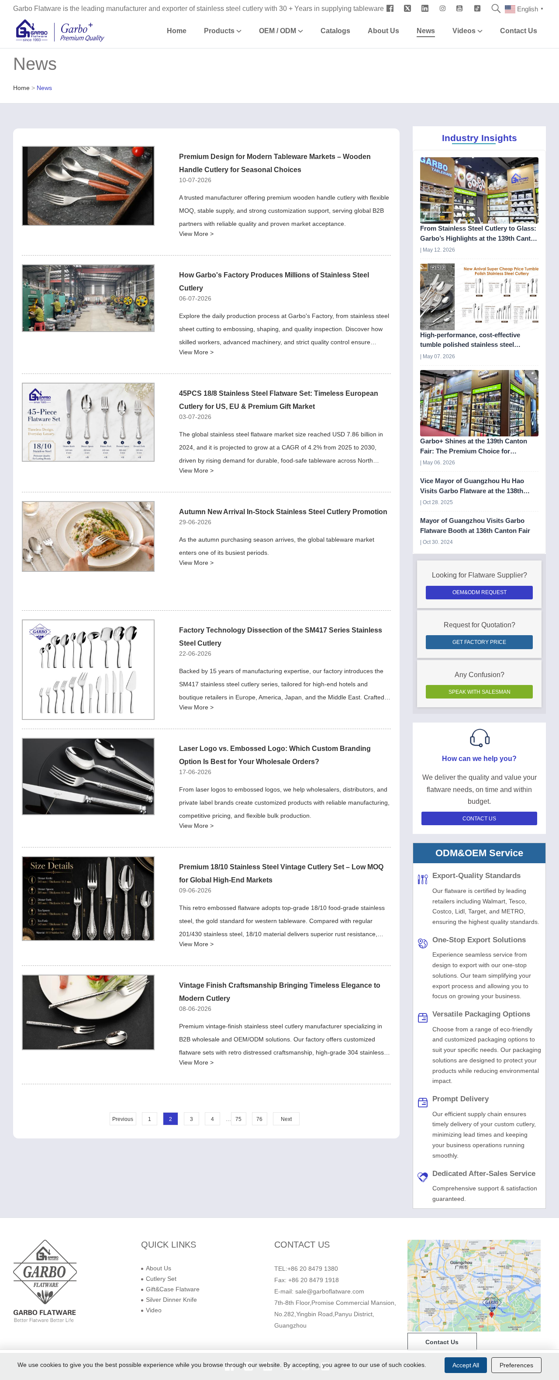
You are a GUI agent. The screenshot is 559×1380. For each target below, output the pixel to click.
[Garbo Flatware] (45, 1321)
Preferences (516, 1365)
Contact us (442, 1341)
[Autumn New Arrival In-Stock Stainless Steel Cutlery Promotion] (88, 536)
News (426, 31)
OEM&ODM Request (479, 592)
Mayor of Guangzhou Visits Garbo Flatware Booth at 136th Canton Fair (475, 525)
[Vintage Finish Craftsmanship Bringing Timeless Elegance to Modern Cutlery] (88, 1012)
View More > (196, 233)
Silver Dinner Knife (171, 1299)
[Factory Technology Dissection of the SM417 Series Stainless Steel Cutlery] (88, 669)
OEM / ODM (278, 31)
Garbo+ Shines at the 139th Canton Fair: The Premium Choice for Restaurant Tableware (473, 446)
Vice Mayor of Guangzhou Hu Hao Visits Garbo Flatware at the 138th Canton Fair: (472, 486)
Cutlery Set (161, 1278)
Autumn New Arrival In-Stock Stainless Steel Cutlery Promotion (283, 511)
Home (176, 31)
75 (238, 1119)
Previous (122, 1119)
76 (259, 1119)
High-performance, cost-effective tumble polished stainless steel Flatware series (470, 340)
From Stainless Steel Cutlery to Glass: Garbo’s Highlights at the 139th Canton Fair (479, 234)
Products (220, 31)
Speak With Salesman (480, 692)
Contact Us (518, 31)
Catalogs (335, 31)
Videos (464, 31)
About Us (383, 31)
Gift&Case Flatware (173, 1289)
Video (154, 1310)
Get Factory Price (479, 642)
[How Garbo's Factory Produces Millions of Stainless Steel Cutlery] (88, 298)
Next (286, 1119)
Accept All (465, 1365)
